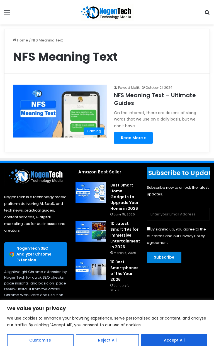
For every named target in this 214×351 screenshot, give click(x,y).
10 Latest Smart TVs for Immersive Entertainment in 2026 (125, 235)
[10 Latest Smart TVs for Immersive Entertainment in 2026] (91, 231)
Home (22, 40)
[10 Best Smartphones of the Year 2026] (91, 269)
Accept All (174, 340)
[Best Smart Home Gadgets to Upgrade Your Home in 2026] (91, 192)
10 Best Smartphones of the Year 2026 (124, 270)
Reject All (107, 340)
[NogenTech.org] (107, 12)
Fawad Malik (129, 87)
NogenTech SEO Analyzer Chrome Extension (34, 254)
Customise (40, 340)
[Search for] (207, 14)
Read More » (133, 138)
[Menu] (7, 14)
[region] (107, 325)
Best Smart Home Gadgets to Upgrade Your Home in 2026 (124, 196)
